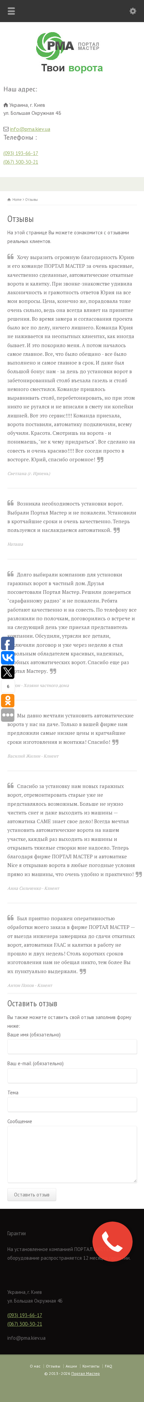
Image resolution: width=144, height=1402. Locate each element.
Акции (71, 1366)
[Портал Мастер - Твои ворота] (72, 75)
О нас (35, 1366)
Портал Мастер (85, 1373)
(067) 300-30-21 (20, 162)
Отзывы (53, 1366)
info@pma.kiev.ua (30, 129)
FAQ (108, 1366)
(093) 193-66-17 (20, 153)
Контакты (90, 1366)
